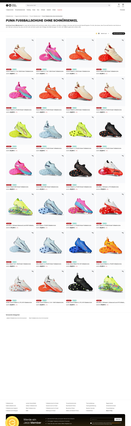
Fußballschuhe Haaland (12, 408)
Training (29, 9)
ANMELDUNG (118, 419)
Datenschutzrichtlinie (115, 422)
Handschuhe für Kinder (52, 405)
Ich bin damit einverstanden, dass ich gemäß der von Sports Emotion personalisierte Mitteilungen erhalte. (106, 423)
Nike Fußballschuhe (31, 408)
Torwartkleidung (110, 408)
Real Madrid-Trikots (71, 405)
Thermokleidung (90, 403)
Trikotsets (122, 9)
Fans (38, 9)
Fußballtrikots (89, 410)
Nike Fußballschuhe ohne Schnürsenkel (38, 318)
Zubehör (49, 9)
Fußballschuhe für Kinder (52, 403)
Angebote (59, 9)
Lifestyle (43, 9)
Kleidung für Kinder (51, 410)
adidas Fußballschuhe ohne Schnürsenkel (17, 318)
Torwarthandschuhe (20, 9)
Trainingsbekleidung (91, 405)
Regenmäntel (109, 403)
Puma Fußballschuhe (35, 16)
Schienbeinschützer (111, 405)
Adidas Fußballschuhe (31, 405)
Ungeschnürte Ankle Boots (21, 16)
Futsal (33, 9)
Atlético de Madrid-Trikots (72, 410)
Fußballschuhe (9, 9)
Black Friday (109, 410)
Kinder (54, 9)
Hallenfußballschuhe (11, 405)
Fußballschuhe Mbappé (12, 410)
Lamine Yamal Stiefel (31, 403)
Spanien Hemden (90, 408)
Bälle (27, 410)
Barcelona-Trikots (70, 408)
